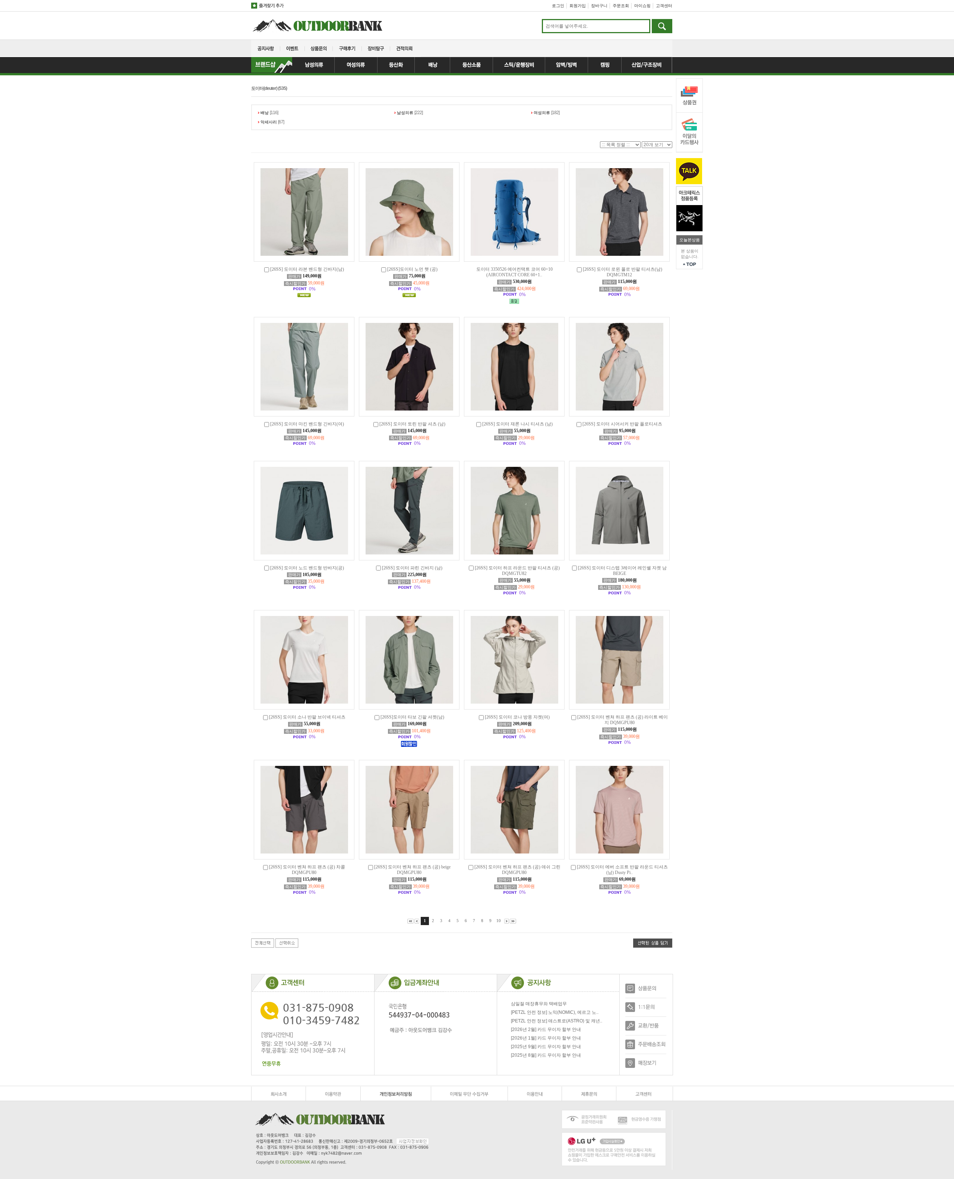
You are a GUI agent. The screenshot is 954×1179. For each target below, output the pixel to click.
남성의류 (405, 112)
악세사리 (268, 122)
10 (498, 920)
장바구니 (599, 5)
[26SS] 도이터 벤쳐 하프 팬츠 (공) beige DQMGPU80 (412, 869)
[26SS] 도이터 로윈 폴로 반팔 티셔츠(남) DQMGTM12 (622, 272)
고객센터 (664, 5)
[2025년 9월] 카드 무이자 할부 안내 (546, 1046)
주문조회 (621, 5)
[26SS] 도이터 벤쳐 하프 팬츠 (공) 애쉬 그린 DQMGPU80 (517, 869)
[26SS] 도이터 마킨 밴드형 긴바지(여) (307, 424)
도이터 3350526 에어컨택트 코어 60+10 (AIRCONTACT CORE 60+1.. (514, 272)
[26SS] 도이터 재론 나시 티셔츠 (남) (517, 424)
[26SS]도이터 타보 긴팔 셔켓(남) (412, 717)
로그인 (558, 5)
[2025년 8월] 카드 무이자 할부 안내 (546, 1055)
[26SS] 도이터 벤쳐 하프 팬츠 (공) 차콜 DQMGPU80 (307, 869)
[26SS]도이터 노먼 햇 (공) (412, 269)
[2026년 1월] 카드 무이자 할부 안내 (546, 1038)
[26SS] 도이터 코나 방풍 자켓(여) (517, 717)
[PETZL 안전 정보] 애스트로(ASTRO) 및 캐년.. (556, 1021)
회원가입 (577, 5)
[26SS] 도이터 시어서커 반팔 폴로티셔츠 (622, 424)
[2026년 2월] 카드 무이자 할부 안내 (546, 1029)
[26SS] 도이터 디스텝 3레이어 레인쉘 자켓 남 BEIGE (622, 570)
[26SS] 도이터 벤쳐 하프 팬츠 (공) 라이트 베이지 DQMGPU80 (622, 719)
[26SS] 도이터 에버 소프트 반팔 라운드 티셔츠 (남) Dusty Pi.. (622, 869)
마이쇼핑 (642, 5)
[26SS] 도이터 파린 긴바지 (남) (412, 567)
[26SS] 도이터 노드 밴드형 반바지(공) (307, 567)
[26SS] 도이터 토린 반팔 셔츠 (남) (412, 424)
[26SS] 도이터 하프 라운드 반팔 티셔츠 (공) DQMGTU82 (517, 570)
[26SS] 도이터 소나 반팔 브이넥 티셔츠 (307, 717)
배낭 (264, 112)
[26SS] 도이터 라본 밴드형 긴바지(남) (307, 269)
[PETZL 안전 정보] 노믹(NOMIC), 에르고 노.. (554, 1012)
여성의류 (542, 112)
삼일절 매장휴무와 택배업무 (539, 1003)
